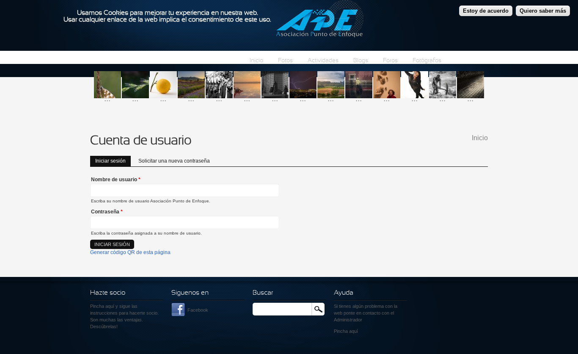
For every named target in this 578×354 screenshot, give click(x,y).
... (107, 98)
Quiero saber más (543, 11)
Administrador (348, 319)
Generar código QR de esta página (130, 252)
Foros (390, 61)
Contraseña (107, 212)
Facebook (197, 310)
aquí (353, 331)
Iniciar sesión (113, 161)
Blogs (360, 61)
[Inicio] (319, 20)
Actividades (323, 61)
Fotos (285, 61)
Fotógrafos (427, 61)
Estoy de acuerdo (486, 11)
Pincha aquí (102, 306)
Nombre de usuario (115, 180)
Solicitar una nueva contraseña (174, 161)
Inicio (256, 61)
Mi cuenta (469, 61)
